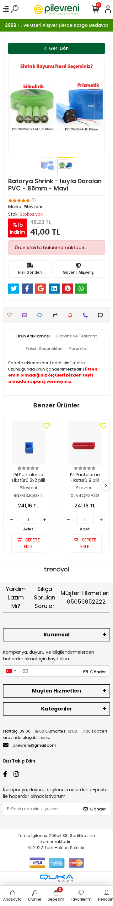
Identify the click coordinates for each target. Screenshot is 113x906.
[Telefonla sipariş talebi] (86, 315)
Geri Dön (59, 48)
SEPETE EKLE (32, 543)
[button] (15, 105)
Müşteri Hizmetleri (85, 597)
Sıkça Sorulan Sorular (44, 597)
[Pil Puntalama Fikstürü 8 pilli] (84, 443)
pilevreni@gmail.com (34, 745)
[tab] (33, 336)
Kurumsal (57, 634)
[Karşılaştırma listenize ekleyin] (56, 315)
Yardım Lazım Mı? (16, 597)
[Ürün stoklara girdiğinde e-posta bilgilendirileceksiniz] (72, 315)
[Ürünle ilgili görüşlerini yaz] (41, 315)
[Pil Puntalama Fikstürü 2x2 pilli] (28, 443)
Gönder (98, 672)
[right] (106, 486)
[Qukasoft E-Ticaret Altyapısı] (56, 878)
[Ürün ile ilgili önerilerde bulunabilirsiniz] (101, 315)
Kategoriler (56, 708)
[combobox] (10, 671)
